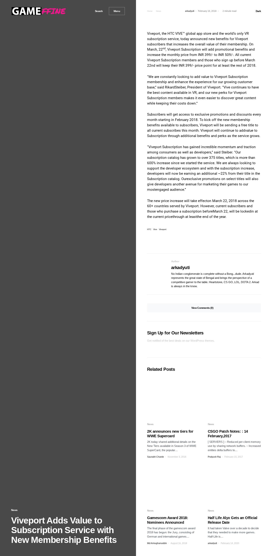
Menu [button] (117, 11)
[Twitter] (81, 11)
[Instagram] (85, 11)
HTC (149, 229)
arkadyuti (180, 267)
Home (149, 11)
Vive (155, 229)
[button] (97, 11)
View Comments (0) (202, 307)
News (14, 510)
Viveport (162, 229)
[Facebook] (76, 11)
